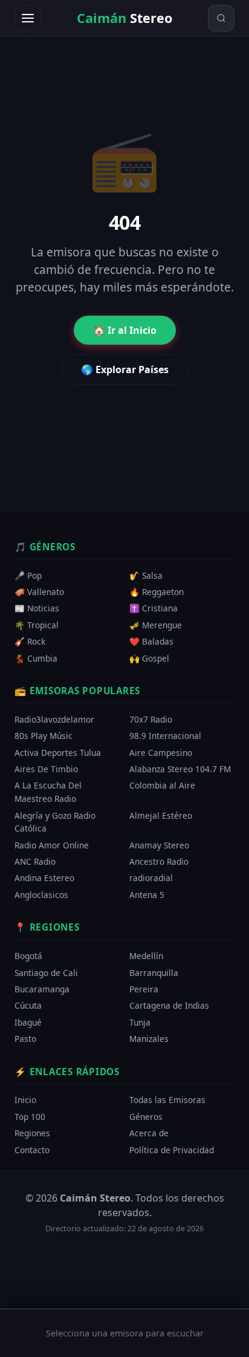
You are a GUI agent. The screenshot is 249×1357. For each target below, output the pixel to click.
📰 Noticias (37, 608)
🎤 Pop (28, 575)
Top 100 (30, 1116)
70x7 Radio (150, 719)
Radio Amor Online (52, 844)
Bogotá (28, 956)
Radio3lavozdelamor (54, 719)
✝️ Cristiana (153, 608)
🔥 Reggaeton (156, 591)
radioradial (151, 878)
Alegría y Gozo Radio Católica (55, 821)
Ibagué (28, 1021)
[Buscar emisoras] (221, 18)
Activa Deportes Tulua (58, 752)
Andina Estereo (44, 878)
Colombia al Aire (162, 785)
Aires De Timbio (46, 769)
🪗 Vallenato (39, 591)
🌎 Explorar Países (125, 369)
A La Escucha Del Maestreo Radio (48, 791)
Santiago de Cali (46, 972)
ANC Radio (35, 861)
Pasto (25, 1038)
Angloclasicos (41, 894)
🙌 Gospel (149, 657)
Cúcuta (28, 1005)
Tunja (139, 1021)
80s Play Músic (44, 735)
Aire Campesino (160, 752)
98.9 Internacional (165, 735)
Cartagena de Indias (169, 1005)
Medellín (146, 956)
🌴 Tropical (37, 625)
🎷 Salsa (146, 575)
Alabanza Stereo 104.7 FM (180, 769)
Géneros (146, 1116)
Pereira (143, 989)
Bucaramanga (42, 989)
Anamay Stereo (159, 844)
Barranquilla (153, 972)
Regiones (32, 1133)
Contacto (32, 1149)
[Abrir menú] (28, 18)
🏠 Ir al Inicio (125, 330)
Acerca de (149, 1133)
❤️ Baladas (151, 641)
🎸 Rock (30, 641)
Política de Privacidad (171, 1149)
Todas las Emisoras (167, 1099)
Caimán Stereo (95, 1198)
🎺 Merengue (155, 625)
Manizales (149, 1038)
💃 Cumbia (36, 657)
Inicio (25, 1099)
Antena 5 (146, 894)
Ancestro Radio (159, 861)
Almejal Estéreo (160, 815)
